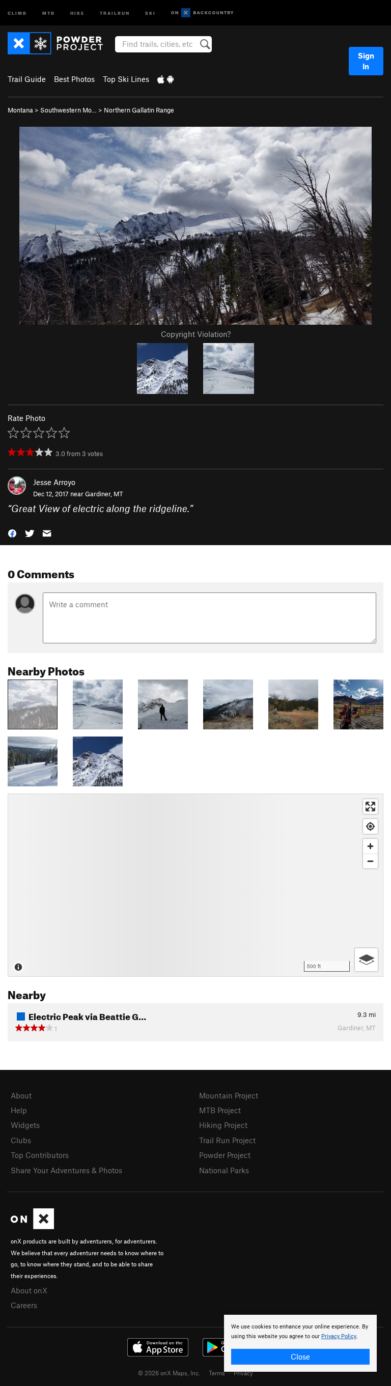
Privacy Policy (338, 1336)
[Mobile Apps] (165, 78)
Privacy (243, 1372)
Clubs (21, 1140)
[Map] (195, 885)
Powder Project (224, 1154)
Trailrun (115, 12)
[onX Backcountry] (202, 13)
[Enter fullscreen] (370, 806)
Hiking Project (223, 1124)
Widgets (25, 1124)
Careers (24, 1305)
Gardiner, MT (104, 494)
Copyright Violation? (196, 333)
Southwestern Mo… (68, 110)
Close (300, 1356)
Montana (20, 110)
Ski (150, 12)
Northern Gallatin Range (139, 110)
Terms (217, 1372)
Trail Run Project (227, 1140)
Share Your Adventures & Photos (66, 1170)
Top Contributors (40, 1154)
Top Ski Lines (126, 78)
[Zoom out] (370, 861)
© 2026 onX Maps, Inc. (169, 1372)
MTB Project (220, 1110)
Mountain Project (228, 1095)
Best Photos (74, 78)
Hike (77, 12)
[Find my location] (370, 826)
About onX (29, 1290)
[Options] (366, 959)
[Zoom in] (370, 846)
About (21, 1095)
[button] (12, 532)
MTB (48, 12)
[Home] (60, 43)
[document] (300, 1343)
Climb (17, 12)
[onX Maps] (32, 1226)
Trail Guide (27, 78)
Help (19, 1110)
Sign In (366, 61)
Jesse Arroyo (54, 482)
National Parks (224, 1170)
